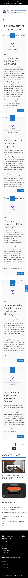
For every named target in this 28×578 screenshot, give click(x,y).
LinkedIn (4, 561)
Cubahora (4, 548)
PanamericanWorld (6, 550)
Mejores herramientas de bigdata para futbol (13, 521)
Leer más (20, 110)
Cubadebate (5, 544)
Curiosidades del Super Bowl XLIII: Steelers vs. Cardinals (13, 397)
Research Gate (5, 567)
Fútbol (6, 389)
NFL (5, 54)
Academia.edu (5, 564)
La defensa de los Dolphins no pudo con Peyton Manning (13, 310)
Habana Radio (5, 541)
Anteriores (7, 445)
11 (22, 445)
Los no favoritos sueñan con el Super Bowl (12, 60)
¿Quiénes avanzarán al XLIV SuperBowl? (13, 224)
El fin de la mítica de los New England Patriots (13, 143)
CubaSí (4, 546)
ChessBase (5, 552)
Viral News (15, 575)
